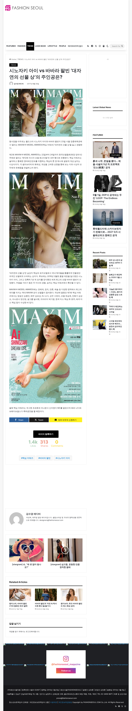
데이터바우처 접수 (75, 46)
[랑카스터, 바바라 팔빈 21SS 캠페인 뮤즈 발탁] (20, 595)
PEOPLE (62, 46)
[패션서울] (24, 8)
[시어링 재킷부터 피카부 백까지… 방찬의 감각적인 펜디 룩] (100, 324)
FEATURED (11, 46)
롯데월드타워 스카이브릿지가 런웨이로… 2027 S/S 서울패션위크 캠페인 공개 (107, 231)
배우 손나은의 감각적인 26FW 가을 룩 (115, 263)
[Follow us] (66, 660)
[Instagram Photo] (13, 653)
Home (13, 59)
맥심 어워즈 (27, 458)
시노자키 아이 (63, 458)
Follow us (66, 670)
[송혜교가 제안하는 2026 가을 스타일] (100, 278)
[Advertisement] (89, 21)
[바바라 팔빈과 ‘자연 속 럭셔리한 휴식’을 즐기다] (46, 595)
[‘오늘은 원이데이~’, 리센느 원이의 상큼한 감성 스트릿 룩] (100, 293)
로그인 (28, 631)
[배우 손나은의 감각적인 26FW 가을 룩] (100, 263)
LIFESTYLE (52, 46)
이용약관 (53, 702)
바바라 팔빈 (45, 458)
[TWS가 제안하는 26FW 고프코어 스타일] (100, 310)
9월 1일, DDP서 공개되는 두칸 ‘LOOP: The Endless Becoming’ (107, 198)
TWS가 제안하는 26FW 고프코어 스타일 (115, 309)
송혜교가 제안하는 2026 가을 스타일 (115, 277)
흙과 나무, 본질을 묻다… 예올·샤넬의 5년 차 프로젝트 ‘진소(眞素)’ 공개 (107, 164)
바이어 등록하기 (45, 434)
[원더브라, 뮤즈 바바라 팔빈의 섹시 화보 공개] (72, 595)
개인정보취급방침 (65, 702)
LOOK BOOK (40, 46)
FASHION (21, 46)
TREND (30, 46)
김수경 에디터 (19, 84)
